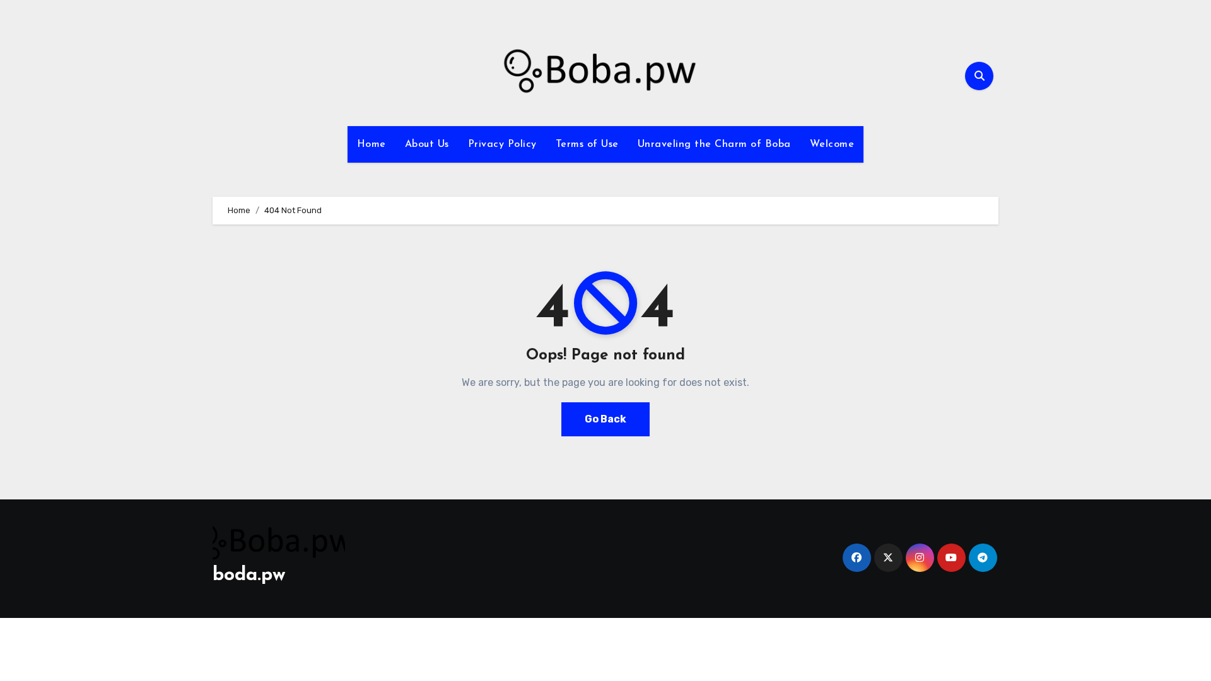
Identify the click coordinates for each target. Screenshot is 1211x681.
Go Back (605, 419)
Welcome (832, 144)
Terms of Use (587, 144)
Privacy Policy (502, 144)
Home (371, 144)
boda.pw (249, 575)
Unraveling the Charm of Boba (714, 144)
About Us (427, 144)
